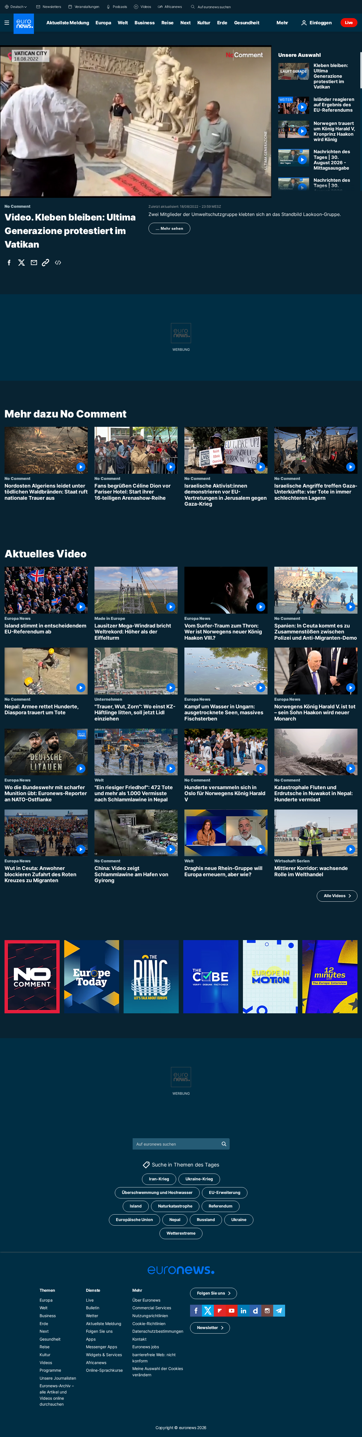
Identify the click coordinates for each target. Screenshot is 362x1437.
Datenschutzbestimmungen (157, 1331)
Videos (46, 1362)
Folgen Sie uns (99, 1331)
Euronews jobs (145, 1347)
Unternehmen (108, 699)
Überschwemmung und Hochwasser (157, 1192)
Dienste (93, 1290)
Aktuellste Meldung (67, 22)
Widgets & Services (104, 1354)
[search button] (192, 6)
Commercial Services (151, 1308)
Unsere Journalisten (58, 1378)
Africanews (96, 1362)
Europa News (18, 618)
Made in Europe (109, 618)
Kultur (203, 22)
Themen (47, 1290)
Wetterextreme (181, 1233)
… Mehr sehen (169, 228)
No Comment (18, 478)
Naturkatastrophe (175, 1206)
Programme (50, 1370)
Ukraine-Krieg (199, 1179)
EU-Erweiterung (224, 1192)
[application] (136, 121)
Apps (91, 1339)
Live (349, 22)
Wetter (92, 1315)
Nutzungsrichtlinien (150, 1315)
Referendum (220, 1206)
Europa (103, 22)
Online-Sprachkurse (104, 1370)
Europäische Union (134, 1219)
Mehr (137, 1290)
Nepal (174, 1219)
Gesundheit (246, 22)
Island (136, 1206)
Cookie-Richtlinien (148, 1323)
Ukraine (238, 1219)
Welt (123, 22)
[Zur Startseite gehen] (24, 24)
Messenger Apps (101, 1347)
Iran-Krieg (159, 1179)
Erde (222, 22)
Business (144, 22)
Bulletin (92, 1308)
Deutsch (16, 7)
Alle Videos (335, 895)
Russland (206, 1219)
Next (185, 22)
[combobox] (221, 6)
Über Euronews (146, 1300)
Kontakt (139, 1339)
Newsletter (207, 1327)
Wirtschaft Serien (292, 860)
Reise (167, 22)
